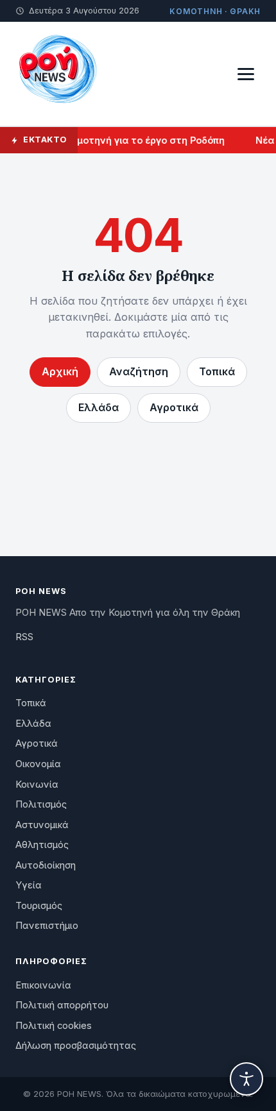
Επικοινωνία (43, 985)
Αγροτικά (174, 407)
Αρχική (60, 371)
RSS (24, 637)
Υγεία (28, 885)
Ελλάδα (98, 407)
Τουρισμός (38, 906)
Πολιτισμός (41, 804)
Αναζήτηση (138, 371)
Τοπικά (217, 371)
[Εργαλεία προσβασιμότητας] (246, 1079)
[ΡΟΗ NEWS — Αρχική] (57, 73)
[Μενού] (246, 74)
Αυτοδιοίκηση (45, 865)
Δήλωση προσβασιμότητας (75, 1045)
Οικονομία (38, 764)
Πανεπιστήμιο (46, 925)
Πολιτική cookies (53, 1025)
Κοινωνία (36, 784)
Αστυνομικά (42, 825)
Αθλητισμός (42, 845)
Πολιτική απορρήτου (61, 1005)
